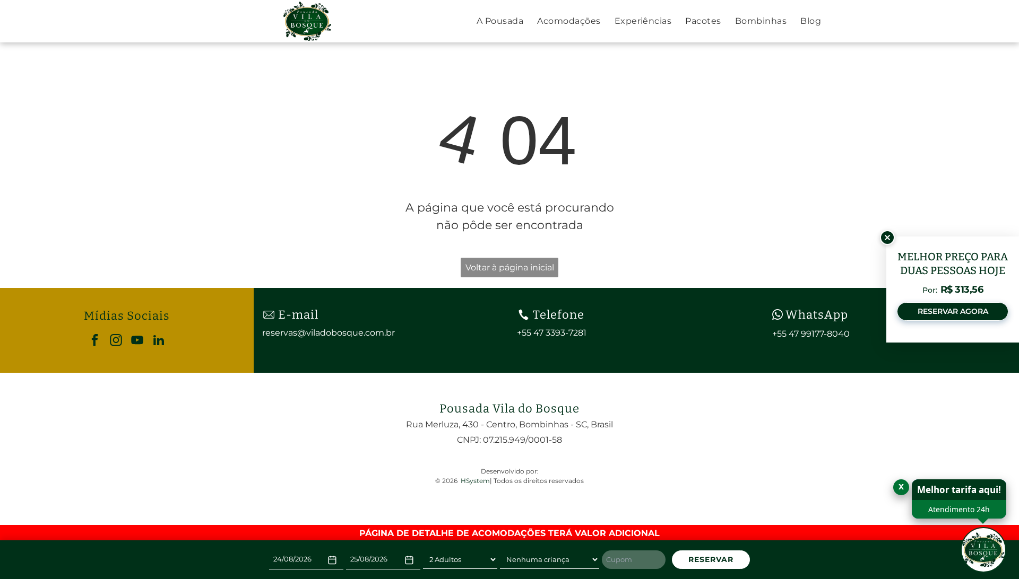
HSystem (475, 481)
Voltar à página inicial (509, 267)
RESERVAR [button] (710, 559)
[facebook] (94, 341)
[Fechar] (887, 237)
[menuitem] (500, 21)
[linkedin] (158, 341)
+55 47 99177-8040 (811, 334)
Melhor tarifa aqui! (959, 490)
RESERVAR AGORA (953, 311)
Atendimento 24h (959, 509)
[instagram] (116, 341)
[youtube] (137, 341)
